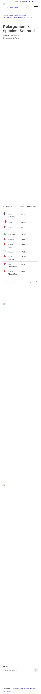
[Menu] (35, 7)
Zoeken (5, 666)
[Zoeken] (36, 670)
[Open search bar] (28, 7)
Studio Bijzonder (24, 688)
